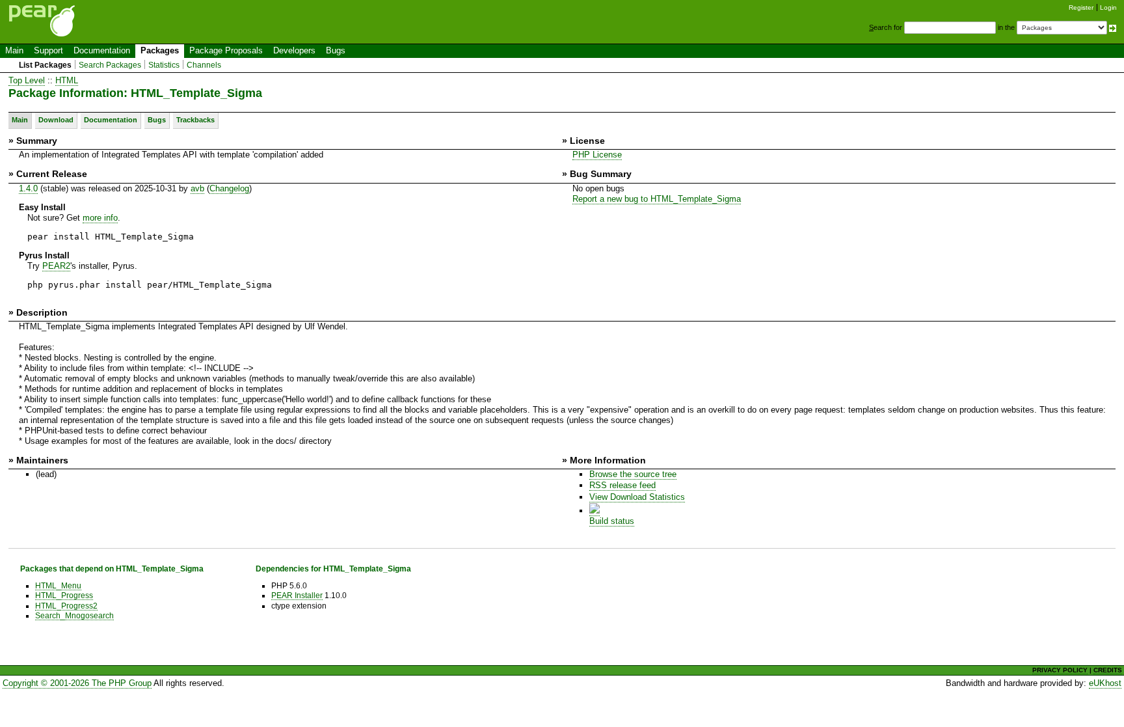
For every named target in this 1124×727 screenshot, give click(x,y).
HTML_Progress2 (66, 605)
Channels (204, 65)
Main (14, 50)
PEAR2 (56, 266)
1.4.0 (28, 188)
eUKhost (1105, 683)
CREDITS (1107, 670)
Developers (294, 50)
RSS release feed (622, 485)
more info (100, 218)
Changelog (229, 188)
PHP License (597, 154)
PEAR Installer (297, 595)
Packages (159, 50)
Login (1108, 7)
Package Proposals (226, 50)
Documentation (102, 50)
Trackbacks (195, 120)
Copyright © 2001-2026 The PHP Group (77, 683)
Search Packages (110, 65)
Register (1081, 7)
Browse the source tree (632, 474)
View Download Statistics (637, 497)
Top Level (26, 80)
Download (56, 120)
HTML (66, 80)
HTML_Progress (64, 595)
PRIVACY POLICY (1060, 670)
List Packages (45, 65)
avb (197, 188)
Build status (611, 521)
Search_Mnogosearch (74, 615)
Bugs (335, 50)
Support (48, 50)
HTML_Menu (58, 585)
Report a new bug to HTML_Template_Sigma (656, 199)
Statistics (164, 65)
